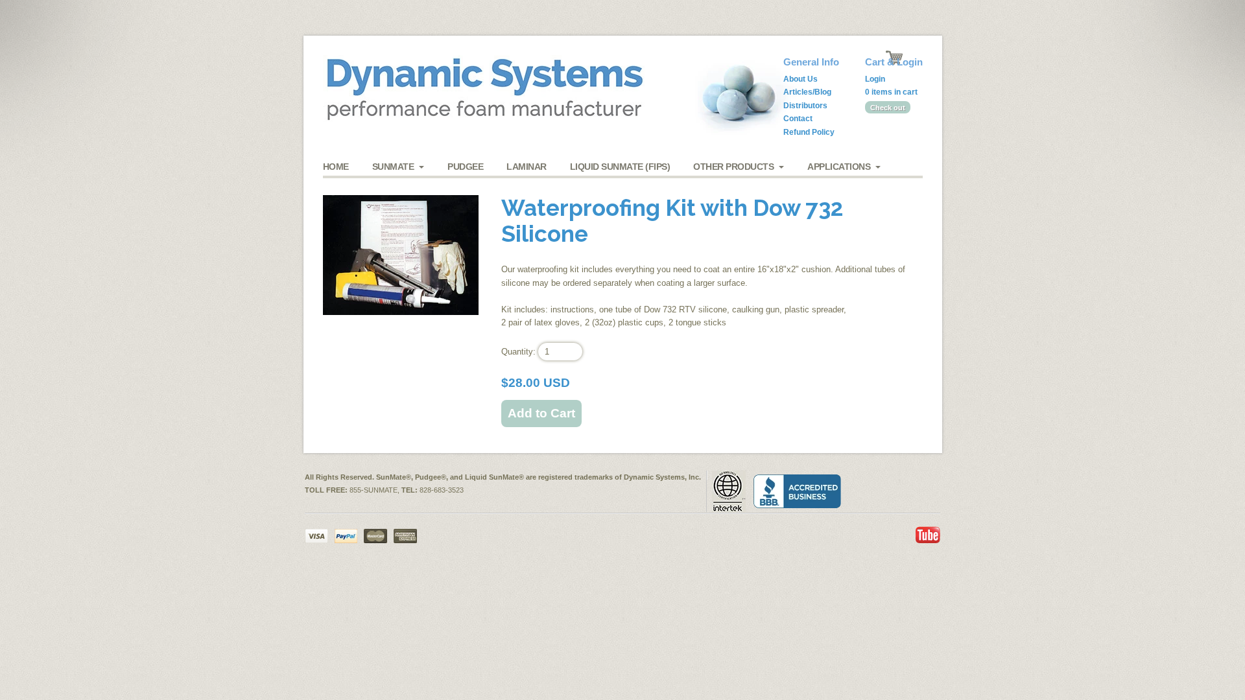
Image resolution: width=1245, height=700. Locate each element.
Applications (838, 166)
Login (875, 79)
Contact (797, 118)
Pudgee (465, 166)
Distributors (805, 105)
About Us (800, 79)
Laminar (526, 166)
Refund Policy (809, 132)
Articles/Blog (807, 92)
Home (336, 166)
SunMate (393, 166)
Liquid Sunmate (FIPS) (620, 166)
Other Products (733, 166)
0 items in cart (891, 92)
